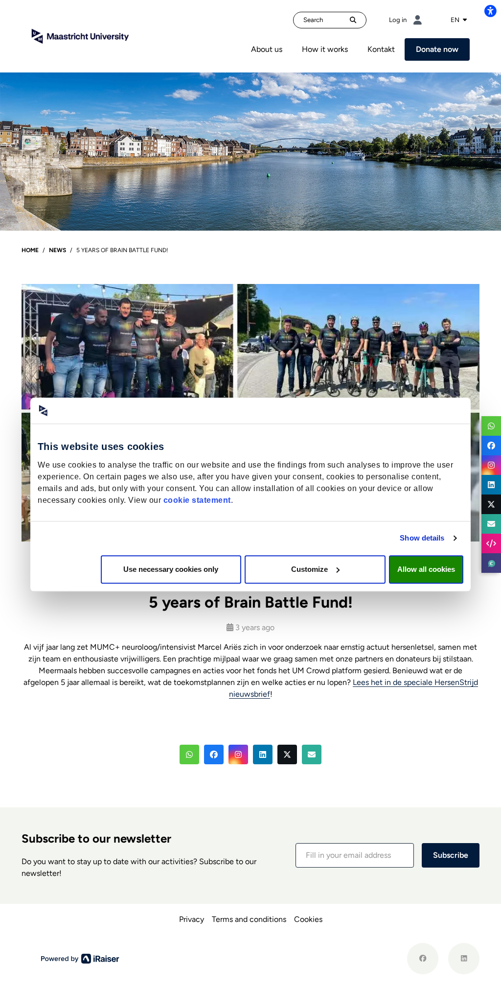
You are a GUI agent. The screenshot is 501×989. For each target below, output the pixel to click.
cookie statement (197, 500)
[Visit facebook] (422, 958)
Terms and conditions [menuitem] (249, 919)
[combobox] (459, 20)
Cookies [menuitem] (308, 919)
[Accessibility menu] (490, 11)
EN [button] (456, 20)
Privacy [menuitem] (191, 919)
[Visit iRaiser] (80, 958)
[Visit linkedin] (463, 958)
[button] (189, 754)
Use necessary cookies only (170, 569)
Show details (422, 538)
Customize (309, 569)
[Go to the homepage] (80, 35)
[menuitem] (266, 49)
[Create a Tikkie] (491, 563)
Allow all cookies (426, 569)
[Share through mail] (491, 524)
